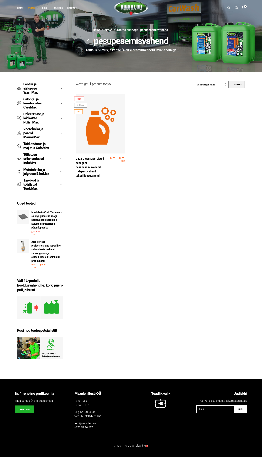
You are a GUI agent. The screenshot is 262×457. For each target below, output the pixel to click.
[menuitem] (22, 8)
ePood (108, 30)
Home (96, 30)
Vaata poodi (24, 409)
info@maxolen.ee (85, 423)
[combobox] (211, 84)
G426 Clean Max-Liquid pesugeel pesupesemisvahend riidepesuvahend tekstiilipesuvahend (90, 167)
